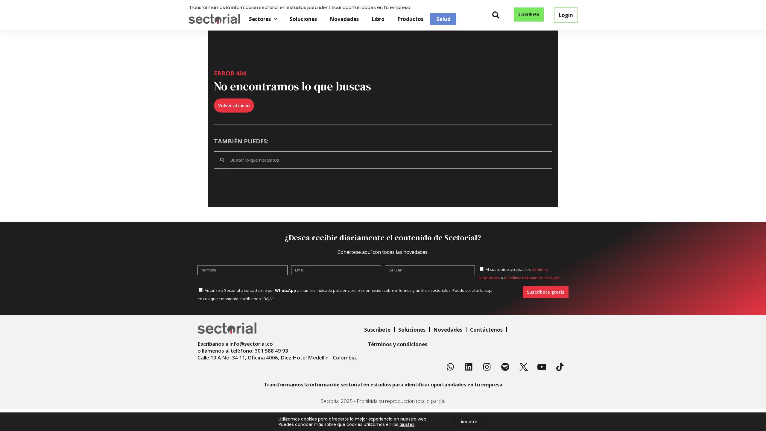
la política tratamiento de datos (532, 277)
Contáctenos (486, 329)
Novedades (344, 19)
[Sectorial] (214, 19)
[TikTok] (560, 367)
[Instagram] (487, 367)
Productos (410, 19)
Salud (443, 19)
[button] (496, 15)
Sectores (260, 19)
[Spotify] (505, 367)
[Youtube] (542, 367)
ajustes (406, 424)
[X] (523, 367)
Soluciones (303, 19)
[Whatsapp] (450, 367)
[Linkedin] (468, 367)
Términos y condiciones (397, 344)
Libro (378, 19)
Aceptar (468, 422)
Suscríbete (377, 329)
